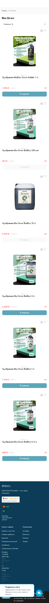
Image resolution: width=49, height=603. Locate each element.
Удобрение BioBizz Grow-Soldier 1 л (20, 77)
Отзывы (25, 541)
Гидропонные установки (10, 548)
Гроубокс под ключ (8, 531)
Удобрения (6, 545)
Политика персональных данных (7, 518)
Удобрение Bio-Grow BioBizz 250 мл (20, 150)
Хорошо (6, 597)
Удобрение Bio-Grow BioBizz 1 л (18, 369)
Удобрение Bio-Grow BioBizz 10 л (19, 223)
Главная (4, 11)
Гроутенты (5, 538)
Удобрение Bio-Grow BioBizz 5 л (18, 296)
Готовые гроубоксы (8, 534)
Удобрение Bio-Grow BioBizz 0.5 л (19, 441)
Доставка (26, 531)
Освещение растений (9, 541)
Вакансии (26, 534)
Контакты (25, 538)
